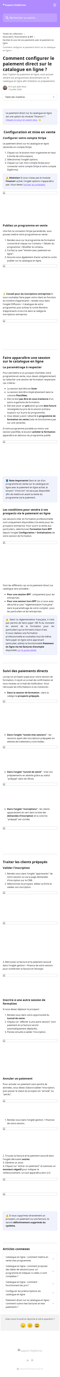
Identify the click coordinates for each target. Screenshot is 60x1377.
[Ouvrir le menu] (54, 5)
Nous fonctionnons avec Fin (31, 1369)
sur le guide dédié (26, 650)
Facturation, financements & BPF (18, 36)
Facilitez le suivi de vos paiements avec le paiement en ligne (28, 41)
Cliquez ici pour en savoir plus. (22, 119)
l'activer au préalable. (34, 184)
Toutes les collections (13, 33)
